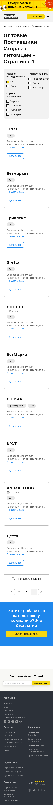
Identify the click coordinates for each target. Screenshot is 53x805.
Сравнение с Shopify (38, 756)
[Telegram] (9, 721)
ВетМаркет (18, 354)
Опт (12, 81)
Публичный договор (14, 775)
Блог (6, 707)
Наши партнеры (12, 800)
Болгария (15, 114)
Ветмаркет (17, 173)
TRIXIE (13, 129)
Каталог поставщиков (16, 26)
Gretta (13, 262)
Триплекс (16, 218)
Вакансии (9, 711)
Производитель (41, 79)
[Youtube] (20, 721)
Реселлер (38, 87)
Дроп (13, 86)
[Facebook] (13, 721)
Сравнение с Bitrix (37, 745)
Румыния (15, 110)
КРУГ (12, 443)
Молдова (15, 105)
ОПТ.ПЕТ (15, 307)
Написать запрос (12, 771)
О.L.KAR (15, 399)
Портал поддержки (13, 767)
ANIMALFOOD (20, 488)
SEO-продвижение (13, 742)
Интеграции (10, 746)
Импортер (38, 83)
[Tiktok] (17, 721)
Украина (15, 101)
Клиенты (8, 703)
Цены (6, 750)
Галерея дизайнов (13, 739)
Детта (12, 536)
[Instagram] (5, 721)
